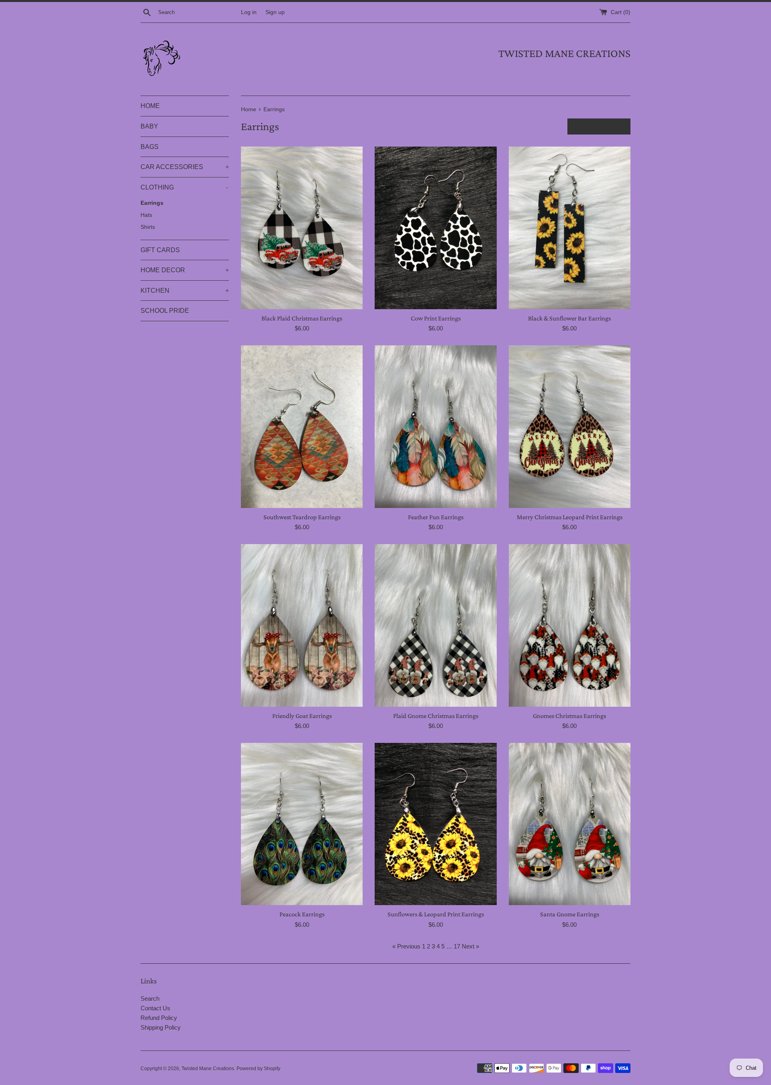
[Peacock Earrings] (302, 824)
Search (150, 998)
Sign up (275, 12)
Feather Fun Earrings (435, 517)
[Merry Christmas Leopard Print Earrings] (569, 426)
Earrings (152, 203)
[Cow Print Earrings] (435, 228)
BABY (149, 126)
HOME (150, 105)
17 (457, 946)
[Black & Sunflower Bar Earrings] (569, 228)
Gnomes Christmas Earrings (569, 716)
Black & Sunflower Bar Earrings (569, 318)
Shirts (148, 227)
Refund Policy (159, 1017)
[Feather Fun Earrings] (435, 426)
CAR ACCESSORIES (185, 166)
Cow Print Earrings (436, 318)
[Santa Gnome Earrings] (569, 824)
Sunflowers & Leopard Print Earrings (436, 914)
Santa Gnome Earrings (569, 914)
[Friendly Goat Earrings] (302, 625)
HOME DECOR (185, 270)
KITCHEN (185, 290)
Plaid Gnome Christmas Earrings (435, 716)
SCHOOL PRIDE (165, 310)
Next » (470, 946)
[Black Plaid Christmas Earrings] (302, 228)
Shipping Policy (161, 1027)
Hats (146, 215)
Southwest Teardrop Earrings (302, 517)
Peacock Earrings (301, 914)
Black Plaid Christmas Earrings (301, 318)
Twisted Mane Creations (208, 1068)
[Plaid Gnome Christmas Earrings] (435, 625)
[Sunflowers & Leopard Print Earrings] (435, 824)
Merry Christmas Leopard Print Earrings (569, 517)
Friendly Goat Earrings (302, 716)
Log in (249, 12)
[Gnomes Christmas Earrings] (569, 625)
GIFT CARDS (160, 250)
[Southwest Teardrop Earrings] (302, 426)
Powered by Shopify (258, 1068)
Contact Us (155, 1008)
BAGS (150, 146)
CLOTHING (184, 187)
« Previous (406, 946)
